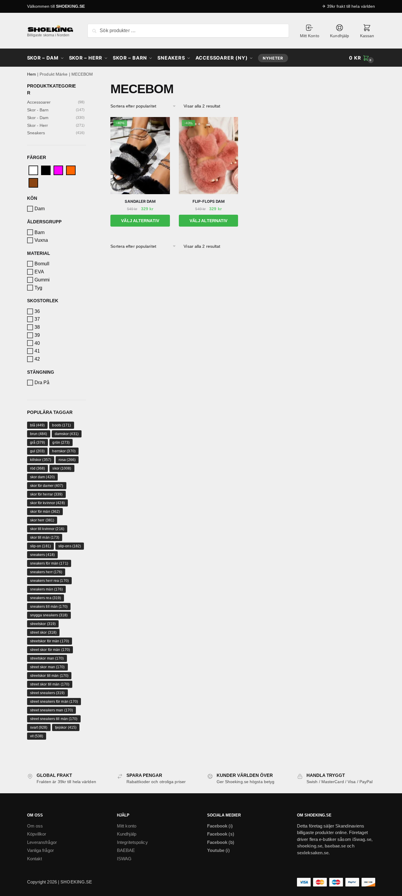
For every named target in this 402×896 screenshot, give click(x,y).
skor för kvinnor (47, 503)
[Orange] (71, 169)
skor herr (42, 520)
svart (39, 727)
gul (37, 451)
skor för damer (46, 486)
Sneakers (36, 132)
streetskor (43, 624)
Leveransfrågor (42, 842)
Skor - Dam (38, 117)
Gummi (42, 279)
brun (38, 434)
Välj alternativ (140, 220)
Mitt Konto (309, 35)
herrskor (63, 451)
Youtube (216, 850)
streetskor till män (49, 676)
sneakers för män (49, 563)
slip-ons (69, 546)
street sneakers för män (54, 701)
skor (61, 468)
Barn (40, 232)
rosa (67, 460)
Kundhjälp (339, 35)
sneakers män (46, 589)
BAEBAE (126, 850)
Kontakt (34, 858)
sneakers (42, 555)
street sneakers (47, 693)
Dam (40, 208)
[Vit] (33, 169)
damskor (67, 434)
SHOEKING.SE (70, 6)
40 (37, 342)
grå (37, 442)
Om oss (35, 825)
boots (61, 425)
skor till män (45, 537)
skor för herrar (46, 494)
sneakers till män (49, 606)
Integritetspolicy (132, 842)
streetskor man (47, 658)
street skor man (47, 667)
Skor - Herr (37, 125)
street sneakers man (51, 710)
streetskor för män (49, 641)
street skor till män (50, 684)
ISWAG (124, 858)
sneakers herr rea (49, 581)
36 (37, 311)
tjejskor (65, 727)
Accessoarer (39, 102)
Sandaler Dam (140, 201)
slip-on (40, 546)
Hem (31, 74)
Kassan (367, 35)
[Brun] (33, 182)
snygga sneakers (49, 615)
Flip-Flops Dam (209, 201)
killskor (40, 460)
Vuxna (41, 240)
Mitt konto (126, 825)
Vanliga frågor (40, 850)
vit (36, 736)
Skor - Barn (38, 109)
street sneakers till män (54, 719)
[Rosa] (58, 169)
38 (37, 327)
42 (37, 358)
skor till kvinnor (47, 529)
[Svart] (46, 169)
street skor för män (50, 650)
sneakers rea (45, 598)
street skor (43, 632)
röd (37, 468)
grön (61, 442)
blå (37, 425)
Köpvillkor (36, 833)
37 (37, 319)
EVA (39, 271)
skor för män (45, 511)
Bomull (42, 263)
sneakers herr (46, 572)
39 (37, 335)
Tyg (38, 287)
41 (37, 350)
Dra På (42, 382)
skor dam (42, 477)
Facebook (217, 825)
